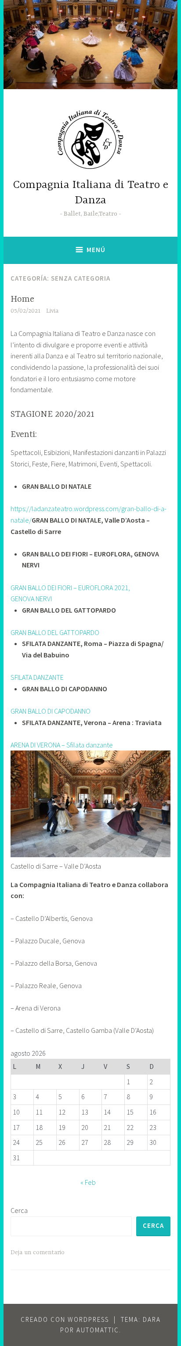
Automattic (97, 1330)
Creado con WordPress (65, 1319)
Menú (96, 249)
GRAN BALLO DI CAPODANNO (50, 711)
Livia (52, 310)
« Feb (88, 1182)
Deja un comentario (38, 1252)
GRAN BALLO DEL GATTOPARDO (55, 632)
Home (22, 299)
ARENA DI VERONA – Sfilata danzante (62, 744)
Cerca (19, 1210)
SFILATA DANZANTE (37, 677)
